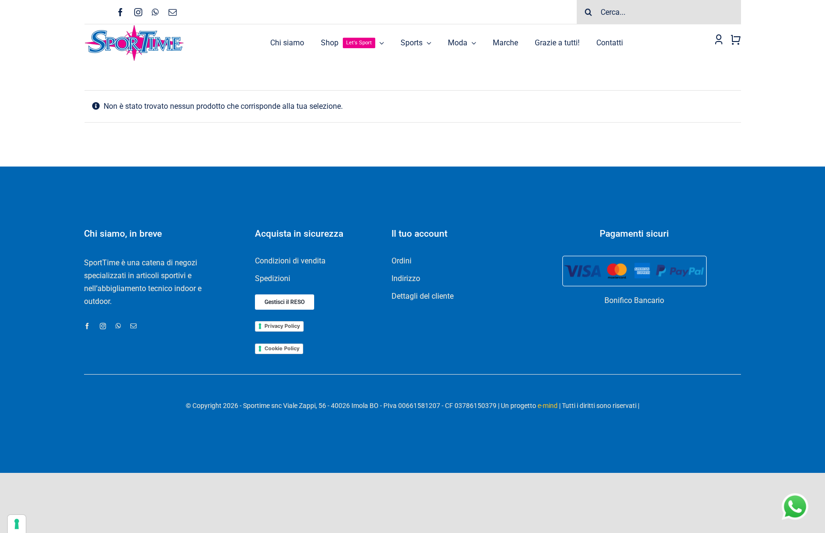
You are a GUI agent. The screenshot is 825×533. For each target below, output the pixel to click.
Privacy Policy (282, 326)
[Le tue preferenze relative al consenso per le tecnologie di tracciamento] (17, 524)
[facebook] (120, 12)
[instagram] (138, 12)
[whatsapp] (155, 12)
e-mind (548, 405)
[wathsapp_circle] (794, 493)
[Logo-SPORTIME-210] (134, 27)
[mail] (173, 12)
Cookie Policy (281, 348)
